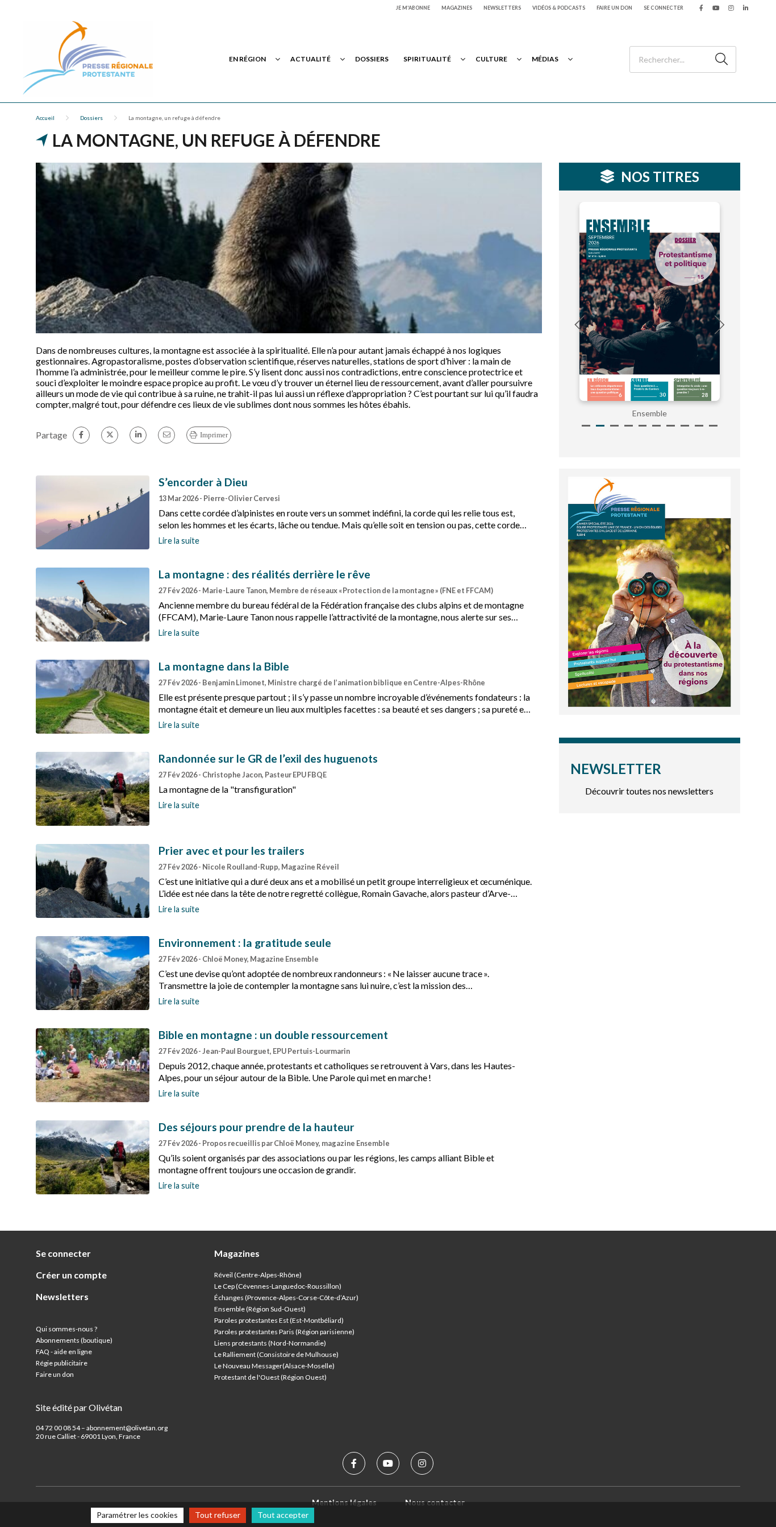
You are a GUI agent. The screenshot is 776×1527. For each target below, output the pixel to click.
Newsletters (502, 8)
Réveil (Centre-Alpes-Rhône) (258, 1275)
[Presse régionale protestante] (88, 59)
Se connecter (663, 8)
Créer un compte (71, 1274)
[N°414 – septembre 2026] (649, 301)
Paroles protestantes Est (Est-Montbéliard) (279, 1320)
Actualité (310, 59)
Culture (491, 59)
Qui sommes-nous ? (66, 1329)
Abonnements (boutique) (74, 1340)
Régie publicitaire (61, 1363)
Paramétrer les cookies (137, 1515)
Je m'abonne (413, 8)
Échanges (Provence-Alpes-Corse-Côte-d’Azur (285, 1297)
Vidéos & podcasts (558, 8)
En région (247, 59)
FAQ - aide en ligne (64, 1351)
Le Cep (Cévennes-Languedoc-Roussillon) (277, 1286)
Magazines (456, 8)
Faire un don (614, 8)
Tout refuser (217, 1515)
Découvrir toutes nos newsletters (649, 790)
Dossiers (372, 59)
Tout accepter (282, 1515)
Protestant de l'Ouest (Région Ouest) (270, 1377)
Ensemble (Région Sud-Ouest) (260, 1309)
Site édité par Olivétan (79, 1407)
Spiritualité (427, 59)
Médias (545, 59)
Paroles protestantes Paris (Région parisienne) (284, 1331)
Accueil (45, 117)
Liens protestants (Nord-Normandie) (270, 1343)
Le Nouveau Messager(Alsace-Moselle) (274, 1366)
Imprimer (214, 434)
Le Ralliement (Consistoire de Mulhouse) (276, 1354)
